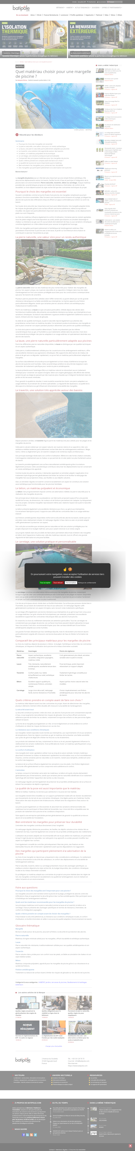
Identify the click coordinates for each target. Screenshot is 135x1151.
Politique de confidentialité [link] (87, 583)
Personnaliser (71, 583)
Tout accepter (45, 583)
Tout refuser (58, 583)
